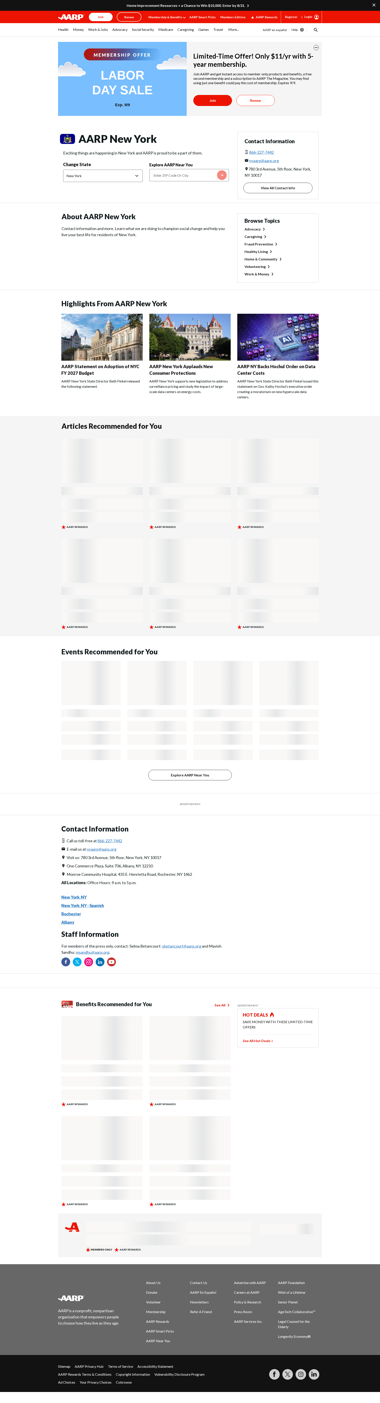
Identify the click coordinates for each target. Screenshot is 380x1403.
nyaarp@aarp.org (264, 160)
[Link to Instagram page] (88, 962)
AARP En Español (203, 1292)
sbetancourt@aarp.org (181, 946)
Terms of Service (120, 1366)
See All (220, 1005)
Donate (151, 1292)
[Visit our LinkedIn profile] (100, 962)
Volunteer (153, 1302)
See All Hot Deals (256, 1041)
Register (291, 17)
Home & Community (261, 259)
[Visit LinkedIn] (314, 1374)
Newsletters (199, 1302)
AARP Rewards (267, 17)
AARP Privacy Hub (89, 1366)
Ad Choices (66, 1382)
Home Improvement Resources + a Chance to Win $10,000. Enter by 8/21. (186, 5)
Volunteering (255, 266)
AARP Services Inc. (248, 1321)
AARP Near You (158, 1341)
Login (308, 17)
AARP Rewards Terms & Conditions (84, 1374)
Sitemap (64, 1366)
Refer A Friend (201, 1312)
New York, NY (74, 897)
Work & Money (257, 274)
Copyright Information (133, 1374)
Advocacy (253, 229)
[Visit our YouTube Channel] (111, 962)
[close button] (316, 47)
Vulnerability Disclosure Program (179, 1374)
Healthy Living (256, 251)
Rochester (71, 913)
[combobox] (189, 175)
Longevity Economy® (294, 1336)
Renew (255, 100)
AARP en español (275, 30)
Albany (67, 922)
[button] (315, 29)
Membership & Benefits (165, 17)
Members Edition (232, 17)
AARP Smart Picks (202, 17)
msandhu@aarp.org (92, 952)
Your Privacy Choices (95, 1382)
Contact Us (198, 1283)
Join (212, 100)
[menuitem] (63, 31)
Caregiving (253, 236)
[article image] (102, 359)
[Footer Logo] (89, 1298)
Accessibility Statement (155, 1366)
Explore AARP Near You (171, 164)
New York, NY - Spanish (82, 905)
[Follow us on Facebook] (65, 962)
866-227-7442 (261, 152)
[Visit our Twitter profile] (77, 962)
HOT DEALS (255, 1014)
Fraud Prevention (259, 244)
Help (295, 30)
